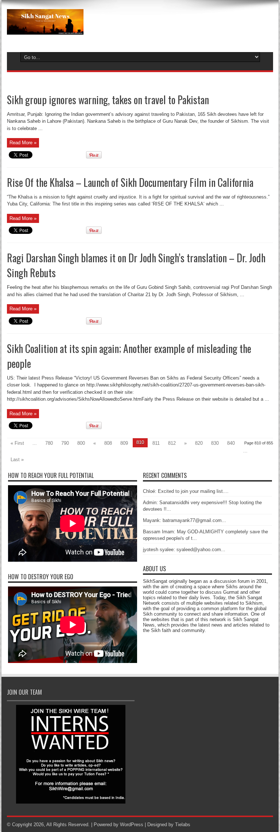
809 (124, 443)
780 (49, 443)
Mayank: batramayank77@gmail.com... (184, 520)
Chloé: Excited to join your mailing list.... (186, 491)
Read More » (22, 142)
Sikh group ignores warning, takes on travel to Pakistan (108, 99)
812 (172, 443)
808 (108, 443)
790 (65, 443)
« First (17, 443)
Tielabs (182, 824)
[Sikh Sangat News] (45, 29)
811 (156, 443)
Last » (17, 459)
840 (231, 443)
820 (199, 443)
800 (81, 443)
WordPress (131, 824)
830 (215, 443)
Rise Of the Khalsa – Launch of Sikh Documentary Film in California (130, 182)
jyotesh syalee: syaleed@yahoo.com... (184, 549)
